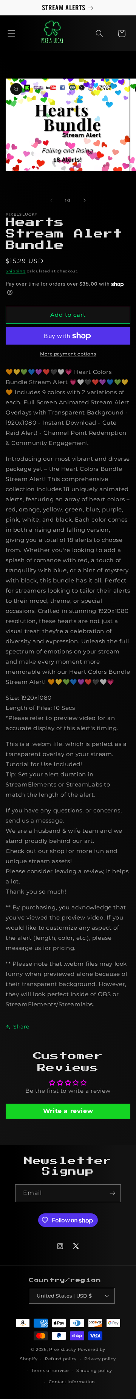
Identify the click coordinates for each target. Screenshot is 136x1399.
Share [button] (21, 1026)
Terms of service (50, 1370)
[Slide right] (84, 200)
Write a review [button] (68, 1111)
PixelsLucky (62, 1349)
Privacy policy (100, 1358)
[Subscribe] (112, 1193)
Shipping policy (94, 1370)
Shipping (16, 271)
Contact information (72, 1381)
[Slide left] (51, 200)
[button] (11, 33)
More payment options (68, 354)
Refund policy (61, 1358)
